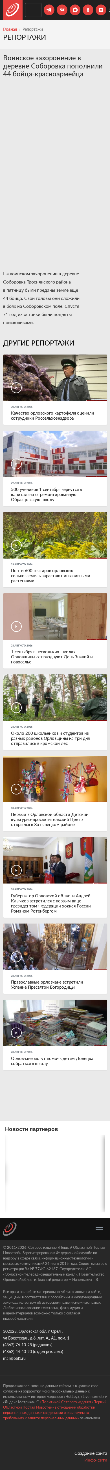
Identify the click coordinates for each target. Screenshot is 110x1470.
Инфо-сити (95, 1459)
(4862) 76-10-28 (17, 1344)
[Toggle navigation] (99, 1229)
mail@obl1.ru (14, 1358)
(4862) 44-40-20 (17, 1351)
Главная (10, 29)
